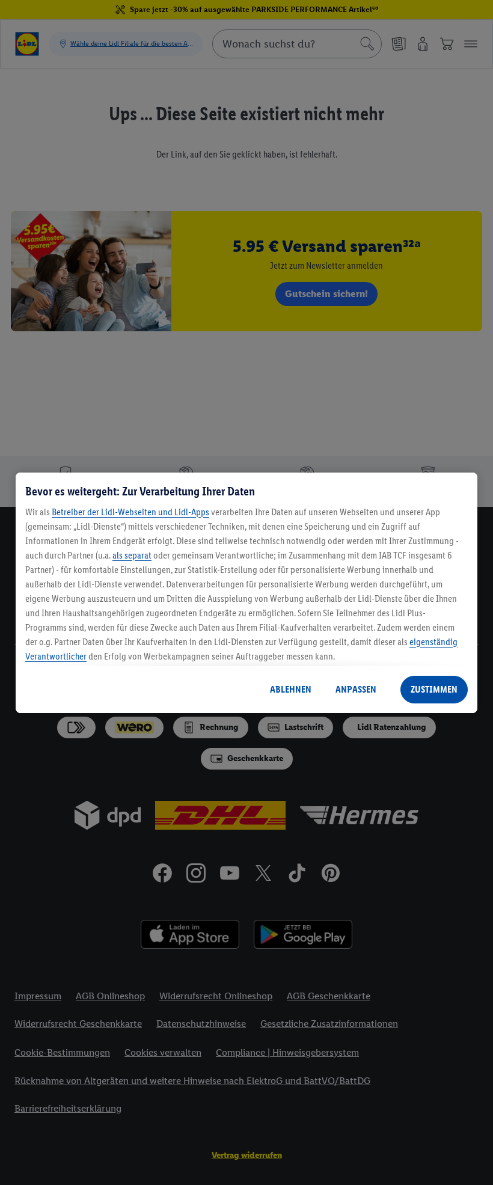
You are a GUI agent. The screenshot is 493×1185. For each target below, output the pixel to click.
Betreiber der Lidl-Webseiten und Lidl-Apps (130, 512)
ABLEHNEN (290, 689)
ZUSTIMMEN (434, 689)
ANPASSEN (355, 689)
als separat (132, 555)
